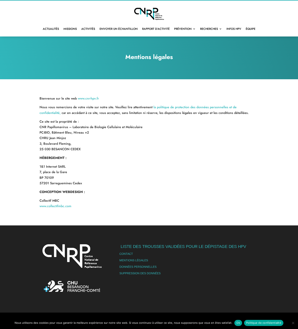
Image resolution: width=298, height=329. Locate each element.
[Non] (293, 323)
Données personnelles (138, 266)
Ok (238, 322)
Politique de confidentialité (263, 322)
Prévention (183, 29)
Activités (88, 29)
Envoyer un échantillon (119, 29)
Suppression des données (140, 273)
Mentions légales (133, 260)
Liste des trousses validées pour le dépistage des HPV (183, 246)
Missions (70, 29)
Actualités (51, 29)
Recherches (209, 29)
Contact (126, 253)
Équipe (250, 29)
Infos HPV (233, 29)
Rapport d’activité (156, 29)
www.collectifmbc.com (55, 206)
